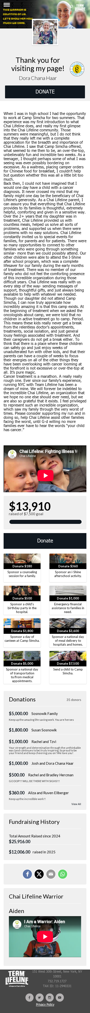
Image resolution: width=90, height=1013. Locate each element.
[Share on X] (39, 874)
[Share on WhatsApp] (63, 874)
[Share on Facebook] (27, 874)
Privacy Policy (45, 1005)
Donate (45, 541)
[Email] (51, 874)
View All (76, 804)
